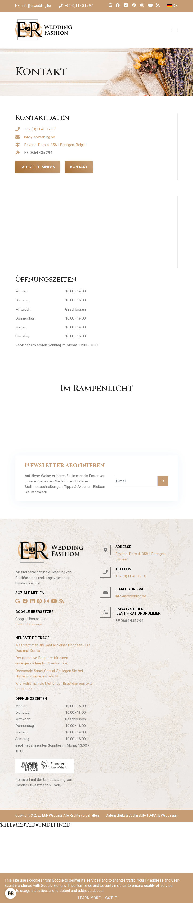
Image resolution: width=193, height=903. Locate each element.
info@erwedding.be (39, 137)
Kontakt (79, 167)
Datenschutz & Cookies (123, 815)
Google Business (37, 167)
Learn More (89, 898)
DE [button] (175, 6)
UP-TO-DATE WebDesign (159, 815)
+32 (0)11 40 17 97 (40, 129)
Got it (111, 898)
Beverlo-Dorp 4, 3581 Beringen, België (55, 145)
